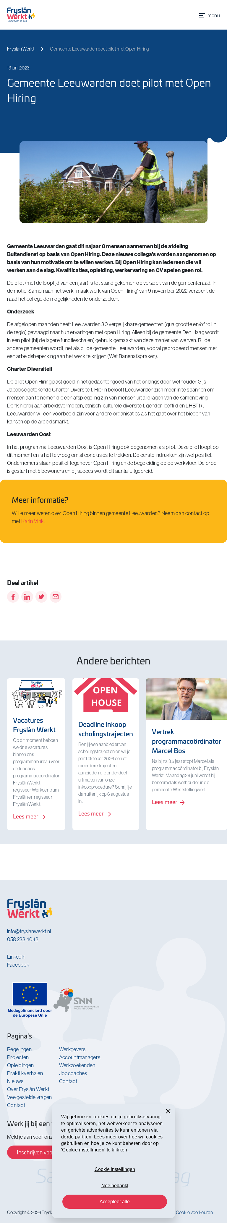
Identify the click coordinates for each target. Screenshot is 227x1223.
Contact (16, 1105)
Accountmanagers (79, 1057)
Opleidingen (20, 1065)
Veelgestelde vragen (29, 1097)
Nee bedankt (114, 1185)
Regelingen (19, 1049)
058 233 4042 (22, 939)
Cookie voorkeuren (194, 1212)
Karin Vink (32, 521)
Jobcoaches (73, 1073)
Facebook (18, 964)
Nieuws (15, 1081)
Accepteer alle (115, 1201)
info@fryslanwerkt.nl (29, 931)
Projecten (18, 1057)
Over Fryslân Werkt (28, 1089)
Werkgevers (72, 1049)
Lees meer (26, 816)
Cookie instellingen (115, 1169)
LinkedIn (16, 956)
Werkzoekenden (77, 1065)
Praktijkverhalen (25, 1073)
